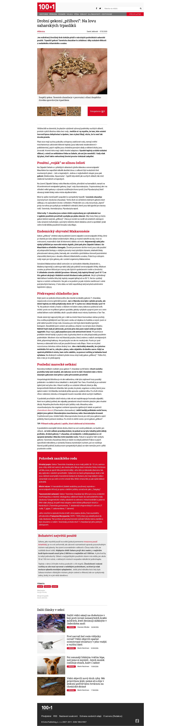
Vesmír (61, 14)
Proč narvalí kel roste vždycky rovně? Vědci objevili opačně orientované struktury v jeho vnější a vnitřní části (87, 640)
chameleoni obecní (45, 410)
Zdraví (83, 14)
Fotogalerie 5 (97, 111)
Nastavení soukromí (68, 716)
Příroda (53, 14)
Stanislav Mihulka (83, 627)
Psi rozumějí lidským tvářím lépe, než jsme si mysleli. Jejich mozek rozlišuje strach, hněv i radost (86, 660)
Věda (76, 14)
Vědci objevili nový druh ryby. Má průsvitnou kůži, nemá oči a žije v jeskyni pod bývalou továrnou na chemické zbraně (86, 682)
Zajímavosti (94, 14)
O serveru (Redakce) (112, 716)
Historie (43, 14)
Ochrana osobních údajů (90, 716)
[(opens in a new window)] (96, 8)
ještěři (54, 586)
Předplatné (135, 14)
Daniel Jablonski (92, 31)
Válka (70, 14)
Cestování (106, 14)
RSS (55, 716)
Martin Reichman (83, 648)
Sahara (47, 586)
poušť (40, 586)
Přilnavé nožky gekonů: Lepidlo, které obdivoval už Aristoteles (68, 423)
